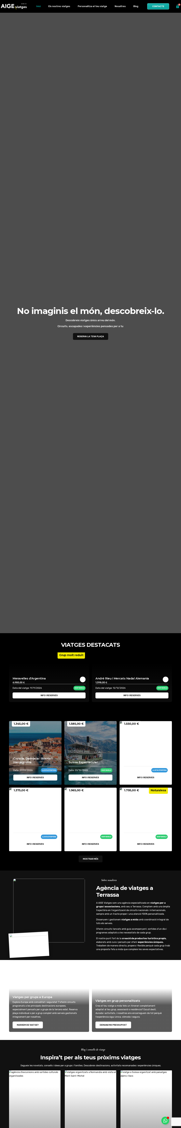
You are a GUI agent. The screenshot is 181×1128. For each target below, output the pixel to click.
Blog (135, 6)
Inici (38, 6)
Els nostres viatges (59, 6)
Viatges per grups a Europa (32, 997)
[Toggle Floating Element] (165, 1120)
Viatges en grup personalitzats (117, 1000)
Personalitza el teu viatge (92, 6)
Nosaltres (120, 6)
